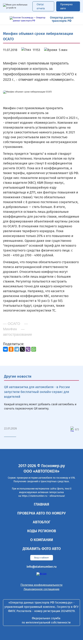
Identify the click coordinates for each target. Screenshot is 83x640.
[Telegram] (16, 349)
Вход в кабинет (41, 558)
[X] (22, 349)
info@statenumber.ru (42, 566)
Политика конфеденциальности (41, 584)
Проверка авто (66, 6)
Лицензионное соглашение (41, 589)
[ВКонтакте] (5, 349)
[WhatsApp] (33, 349)
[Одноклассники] (11, 349)
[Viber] (28, 349)
